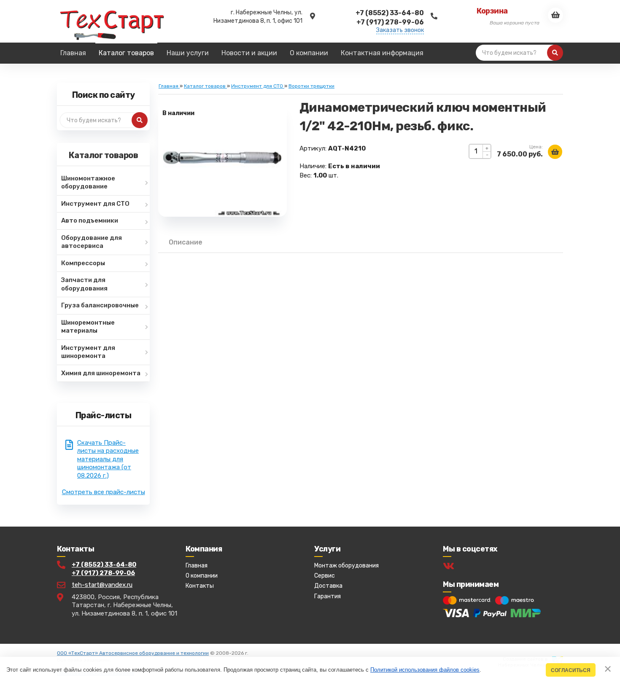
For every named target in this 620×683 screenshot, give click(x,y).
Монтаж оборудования (346, 565)
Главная (197, 565)
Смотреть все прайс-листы (103, 492)
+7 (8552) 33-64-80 (104, 564)
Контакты (200, 585)
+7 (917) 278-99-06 (103, 573)
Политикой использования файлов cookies (425, 670)
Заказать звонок (400, 30)
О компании (202, 575)
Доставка (328, 585)
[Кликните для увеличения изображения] (222, 158)
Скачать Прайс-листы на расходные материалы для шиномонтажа (108, 459)
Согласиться (570, 670)
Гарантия (327, 596)
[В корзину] (555, 152)
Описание (185, 242)
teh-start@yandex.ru (102, 585)
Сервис (324, 575)
